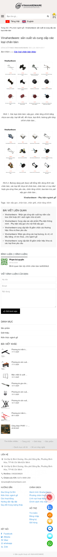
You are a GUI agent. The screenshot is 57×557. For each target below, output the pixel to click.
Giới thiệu (5, 332)
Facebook (7, 533)
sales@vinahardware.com (15, 481)
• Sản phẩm (48, 441)
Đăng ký (33, 519)
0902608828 (13, 473)
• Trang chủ (25, 441)
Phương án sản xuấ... (20, 362)
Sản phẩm (5, 328)
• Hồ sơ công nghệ (37, 447)
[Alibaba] (50, 515)
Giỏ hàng (33, 522)
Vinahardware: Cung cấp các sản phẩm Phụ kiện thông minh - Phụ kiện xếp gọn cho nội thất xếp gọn (28, 222)
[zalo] (50, 507)
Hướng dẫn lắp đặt (9, 501)
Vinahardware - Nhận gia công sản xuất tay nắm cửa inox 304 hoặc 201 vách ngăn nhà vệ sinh (27, 215)
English (30, 21)
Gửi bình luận (11, 311)
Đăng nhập (34, 516)
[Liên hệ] (50, 521)
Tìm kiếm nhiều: (11, 441)
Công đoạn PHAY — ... (21, 425)
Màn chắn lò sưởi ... (19, 374)
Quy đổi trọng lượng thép (12, 504)
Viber (5, 540)
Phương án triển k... (19, 349)
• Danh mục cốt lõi (20, 447)
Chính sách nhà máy (38, 501)
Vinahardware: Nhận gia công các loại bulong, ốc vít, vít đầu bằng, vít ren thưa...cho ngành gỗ (29, 235)
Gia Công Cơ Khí (8, 492)
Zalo (6, 546)
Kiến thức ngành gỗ (9, 337)
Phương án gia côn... (20, 383)
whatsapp (7, 543)
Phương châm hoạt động (40, 495)
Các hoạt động (7, 498)
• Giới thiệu (36, 441)
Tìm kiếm (33, 513)
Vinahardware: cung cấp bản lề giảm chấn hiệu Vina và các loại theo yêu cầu (28, 242)
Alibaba (6, 536)
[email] (50, 528)
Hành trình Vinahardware (40, 492)
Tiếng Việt (14, 21)
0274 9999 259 (17, 477)
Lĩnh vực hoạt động (37, 498)
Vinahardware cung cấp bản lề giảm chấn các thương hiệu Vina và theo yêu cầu (28, 228)
